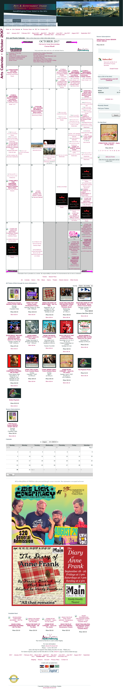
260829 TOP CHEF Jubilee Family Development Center (31, 304)
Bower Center (13, 60)
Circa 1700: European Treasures (13, 190)
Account (99, 0)
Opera (49, 280)
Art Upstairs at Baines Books (17, 57)
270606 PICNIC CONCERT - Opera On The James (67, 371)
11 (116, 150)
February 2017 (26, 33)
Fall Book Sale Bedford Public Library (86, 98)
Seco (34, 197)
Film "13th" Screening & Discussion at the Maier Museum (74, 135)
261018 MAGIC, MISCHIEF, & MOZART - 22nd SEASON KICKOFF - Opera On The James (14, 338)
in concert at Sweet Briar (62, 113)
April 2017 (44, 33)
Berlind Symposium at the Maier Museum (86, 132)
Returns (40, 659)
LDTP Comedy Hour (75, 269)
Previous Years (27, 29)
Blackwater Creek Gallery (16, 59)
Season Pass (53, 276)
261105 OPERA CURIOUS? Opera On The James (32, 337)
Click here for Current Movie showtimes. (49, 44)
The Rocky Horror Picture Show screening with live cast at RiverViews (86, 185)
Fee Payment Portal (84, 369)
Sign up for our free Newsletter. (110, 63)
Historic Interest (63, 280)
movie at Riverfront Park (87, 104)
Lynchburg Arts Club (39, 57)
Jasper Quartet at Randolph (76, 139)
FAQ (109, 0)
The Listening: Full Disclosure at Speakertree (12, 156)
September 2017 (86, 33)
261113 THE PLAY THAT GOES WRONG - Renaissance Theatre (66, 337)
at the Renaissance (74, 123)
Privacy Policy (55, 659)
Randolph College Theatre (63, 206)
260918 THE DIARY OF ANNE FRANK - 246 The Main (49, 304)
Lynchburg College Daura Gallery (42, 59)
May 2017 (51, 33)
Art (22, 280)
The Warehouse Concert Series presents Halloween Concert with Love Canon (37, 253)
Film (38, 280)
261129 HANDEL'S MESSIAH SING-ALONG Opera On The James (84, 337)
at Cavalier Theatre (62, 118)
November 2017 (49, 34)
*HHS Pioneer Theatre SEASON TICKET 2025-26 (14, 303)
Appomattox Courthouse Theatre (12, 235)
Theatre (55, 280)
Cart (105, 0)
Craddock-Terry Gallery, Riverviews (42, 53)
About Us (57, 651)
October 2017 (44, 29)
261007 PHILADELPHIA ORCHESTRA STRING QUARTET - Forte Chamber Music (66, 305)
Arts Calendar (16, 29)
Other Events (74, 280)
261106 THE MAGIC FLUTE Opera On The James (49, 337)
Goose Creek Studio (39, 54)
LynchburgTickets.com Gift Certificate (109, 79)
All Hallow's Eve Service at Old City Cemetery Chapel (37, 243)
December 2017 (60, 34)
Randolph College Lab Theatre (76, 219)
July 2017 (67, 33)
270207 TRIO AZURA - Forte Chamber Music (32, 370)
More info (14, 314)
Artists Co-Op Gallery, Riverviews (18, 56)
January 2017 (16, 33)
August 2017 (75, 33)
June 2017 (59, 33)
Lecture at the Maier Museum (49, 157)
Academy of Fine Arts (15, 53)
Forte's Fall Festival (63, 86)
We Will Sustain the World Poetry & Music (37, 114)
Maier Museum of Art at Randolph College (44, 60)
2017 (36, 29)
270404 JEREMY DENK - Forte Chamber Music (49, 370)
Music (43, 280)
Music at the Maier (62, 186)
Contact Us (116, 0)
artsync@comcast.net (51, 646)
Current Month (49, 46)
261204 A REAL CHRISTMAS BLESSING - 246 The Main (14, 371)
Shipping (33, 659)
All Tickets (92, 0)
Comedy (27, 280)
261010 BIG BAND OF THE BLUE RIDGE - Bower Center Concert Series (84, 304)
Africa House (12, 54)
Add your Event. (110, 157)
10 (114, 150)
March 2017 (35, 33)
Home (85, 0)
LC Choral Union (88, 196)
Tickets (44, 276)
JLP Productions (74, 143)
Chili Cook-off (86, 142)
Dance (33, 280)
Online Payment (14, 400)
